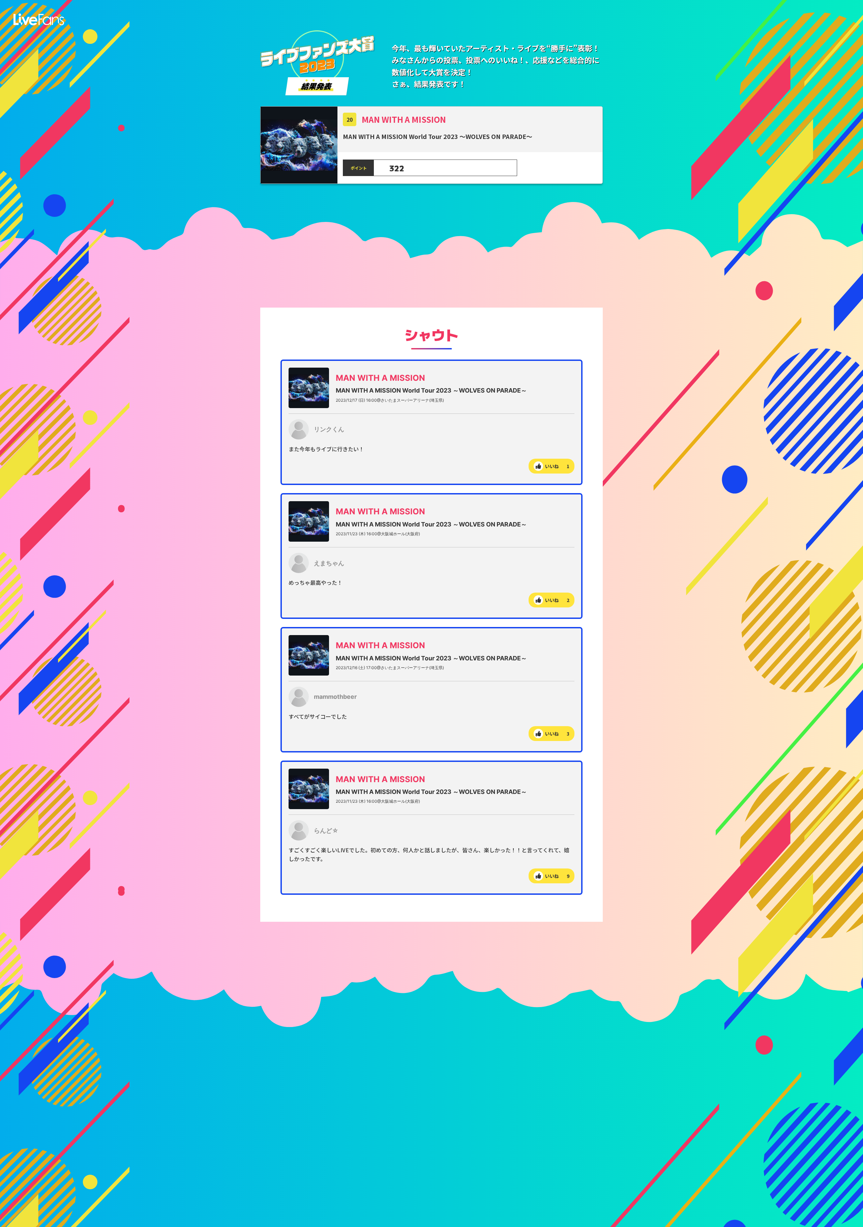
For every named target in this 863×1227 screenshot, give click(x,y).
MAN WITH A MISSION (404, 119)
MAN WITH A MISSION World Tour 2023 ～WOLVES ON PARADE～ (431, 390)
